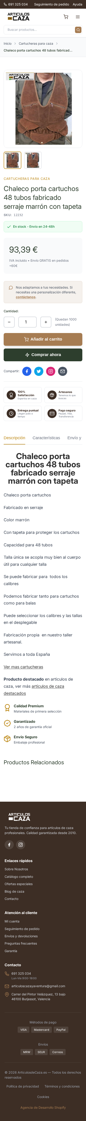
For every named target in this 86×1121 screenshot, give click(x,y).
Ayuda (77, 4)
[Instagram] (20, 844)
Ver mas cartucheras (23, 666)
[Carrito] (65, 16)
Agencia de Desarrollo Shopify (43, 1107)
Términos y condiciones (62, 1086)
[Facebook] (9, 844)
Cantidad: (11, 311)
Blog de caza (14, 891)
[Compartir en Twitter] (38, 371)
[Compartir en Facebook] (26, 371)
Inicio (7, 43)
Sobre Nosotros (16, 869)
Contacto (11, 899)
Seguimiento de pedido (51, 4)
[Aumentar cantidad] (45, 322)
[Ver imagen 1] (12, 160)
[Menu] (77, 16)
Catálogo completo (19, 876)
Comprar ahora (46, 354)
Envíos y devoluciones (21, 936)
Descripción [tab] (14, 438)
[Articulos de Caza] (18, 16)
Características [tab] (46, 438)
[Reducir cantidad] (9, 322)
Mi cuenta (12, 921)
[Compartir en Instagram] (50, 371)
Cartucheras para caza (36, 43)
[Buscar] (78, 30)
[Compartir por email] (62, 371)
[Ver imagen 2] (33, 160)
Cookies (43, 1097)
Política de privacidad (22, 1086)
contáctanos (26, 297)
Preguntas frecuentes (21, 943)
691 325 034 (18, 4)
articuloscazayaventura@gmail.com (38, 986)
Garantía (11, 951)
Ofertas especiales (19, 884)
